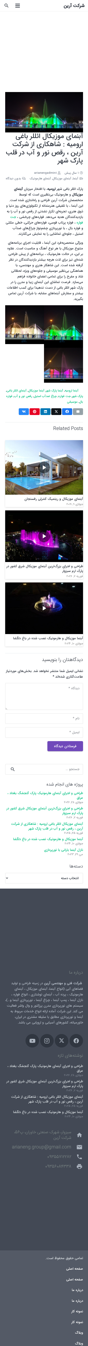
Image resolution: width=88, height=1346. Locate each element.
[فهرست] (18, 5)
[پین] (35, 411)
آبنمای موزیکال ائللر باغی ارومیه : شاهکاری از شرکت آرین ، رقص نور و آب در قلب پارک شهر (47, 826)
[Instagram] (47, 1040)
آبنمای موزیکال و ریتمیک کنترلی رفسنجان (53, 499)
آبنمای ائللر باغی (17, 390)
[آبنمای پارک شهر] (63, 324)
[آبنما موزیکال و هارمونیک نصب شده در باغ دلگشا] (44, 585)
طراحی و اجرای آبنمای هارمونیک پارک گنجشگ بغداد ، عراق (45, 795)
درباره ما (77, 1290)
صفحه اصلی (74, 1268)
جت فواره (64, 396)
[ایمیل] (78, 411)
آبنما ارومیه (72, 390)
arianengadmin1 (45, 173)
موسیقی (72, 402)
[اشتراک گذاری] (67, 411)
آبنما (75, 178)
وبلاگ (79, 1332)
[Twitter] (61, 1040)
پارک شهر (77, 396)
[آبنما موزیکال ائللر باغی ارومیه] (63, 363)
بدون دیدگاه (13, 178)
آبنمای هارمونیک (40, 178)
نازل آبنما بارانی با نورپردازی (63, 850)
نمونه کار (77, 1311)
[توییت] (56, 411)
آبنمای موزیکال (62, 178)
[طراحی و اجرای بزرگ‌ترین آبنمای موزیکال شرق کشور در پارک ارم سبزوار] (44, 513)
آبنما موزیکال (36, 390)
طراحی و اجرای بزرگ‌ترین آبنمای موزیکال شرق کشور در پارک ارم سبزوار (44, 569)
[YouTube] (32, 1040)
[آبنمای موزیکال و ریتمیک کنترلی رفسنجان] (44, 443)
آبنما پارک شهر (54, 390)
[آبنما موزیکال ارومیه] (24, 324)
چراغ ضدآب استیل (45, 396)
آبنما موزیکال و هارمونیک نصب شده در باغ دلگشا (48, 638)
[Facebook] (76, 1040)
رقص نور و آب (23, 396)
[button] (7, 5)
